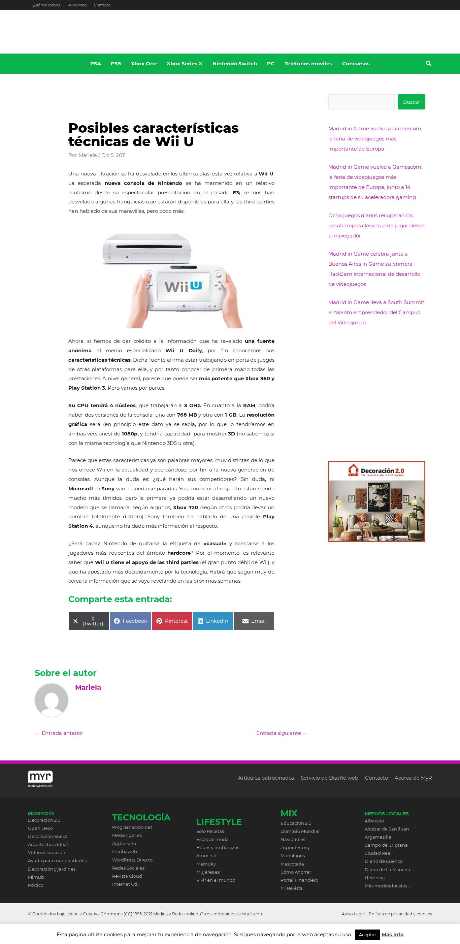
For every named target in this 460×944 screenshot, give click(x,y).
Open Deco (40, 828)
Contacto (102, 5)
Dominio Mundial (300, 831)
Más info (393, 934)
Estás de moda (212, 839)
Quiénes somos (46, 5)
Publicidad (77, 5)
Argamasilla (378, 837)
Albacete (374, 820)
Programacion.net (132, 827)
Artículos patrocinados (266, 778)
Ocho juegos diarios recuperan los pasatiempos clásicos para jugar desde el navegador (376, 225)
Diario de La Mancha (387, 869)
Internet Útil (125, 884)
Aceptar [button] (367, 934)
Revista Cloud (127, 876)
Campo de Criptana (386, 845)
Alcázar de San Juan (387, 829)
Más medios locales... (387, 885)
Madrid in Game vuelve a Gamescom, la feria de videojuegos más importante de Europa (375, 138)
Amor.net (206, 855)
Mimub (36, 877)
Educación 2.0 (296, 823)
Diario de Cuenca (384, 861)
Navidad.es (293, 839)
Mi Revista (292, 888)
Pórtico (35, 885)
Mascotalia (292, 864)
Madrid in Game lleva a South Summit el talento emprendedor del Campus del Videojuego (376, 312)
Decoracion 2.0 (44, 820)
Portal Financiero (299, 880)
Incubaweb (124, 851)
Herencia (375, 877)
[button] (429, 64)
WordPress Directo (132, 859)
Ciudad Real (378, 853)
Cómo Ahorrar (296, 872)
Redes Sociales (128, 868)
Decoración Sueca (48, 836)
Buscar (411, 102)
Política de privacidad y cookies (400, 913)
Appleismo (124, 843)
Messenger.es (127, 835)
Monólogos (293, 855)
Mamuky (206, 864)
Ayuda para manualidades (57, 860)
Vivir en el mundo (215, 880)
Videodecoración (46, 852)
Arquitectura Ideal (48, 844)
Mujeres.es (208, 872)
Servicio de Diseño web (329, 778)
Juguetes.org (295, 847)
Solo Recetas (210, 831)
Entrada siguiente (281, 733)
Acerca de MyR (413, 778)
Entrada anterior (59, 733)
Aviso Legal (353, 913)
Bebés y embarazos (217, 847)
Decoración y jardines (51, 869)
